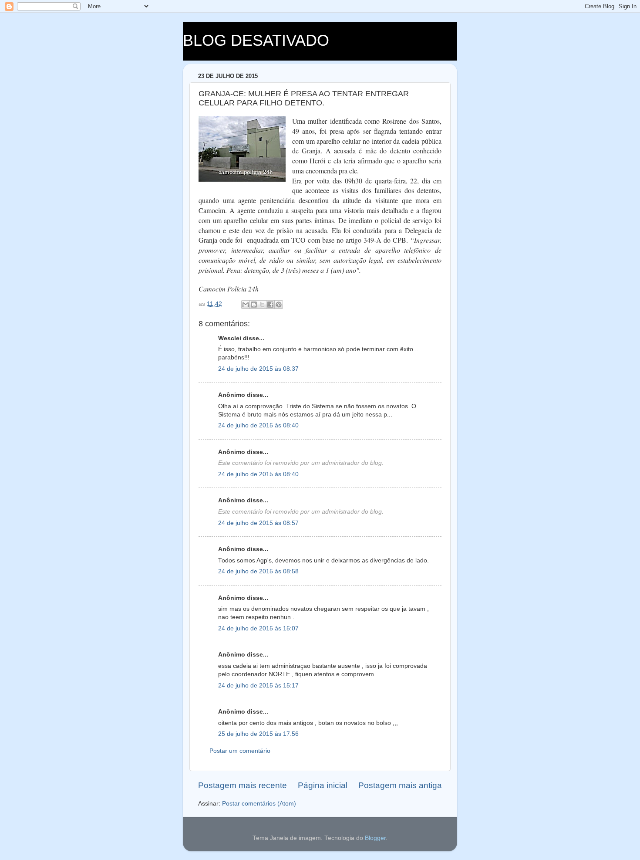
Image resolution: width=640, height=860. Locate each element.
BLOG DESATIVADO (256, 40)
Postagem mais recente (242, 785)
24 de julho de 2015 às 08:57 (258, 523)
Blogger (375, 838)
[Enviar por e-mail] (245, 304)
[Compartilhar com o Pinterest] (278, 304)
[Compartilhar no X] (262, 304)
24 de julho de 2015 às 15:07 (258, 628)
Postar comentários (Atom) (259, 803)
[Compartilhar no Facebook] (270, 304)
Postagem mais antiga (400, 785)
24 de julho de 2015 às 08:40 (258, 425)
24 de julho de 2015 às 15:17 (258, 685)
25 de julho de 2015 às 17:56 (258, 734)
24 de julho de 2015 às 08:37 (258, 369)
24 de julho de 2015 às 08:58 (258, 571)
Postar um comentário (239, 751)
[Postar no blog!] (253, 304)
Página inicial (322, 785)
